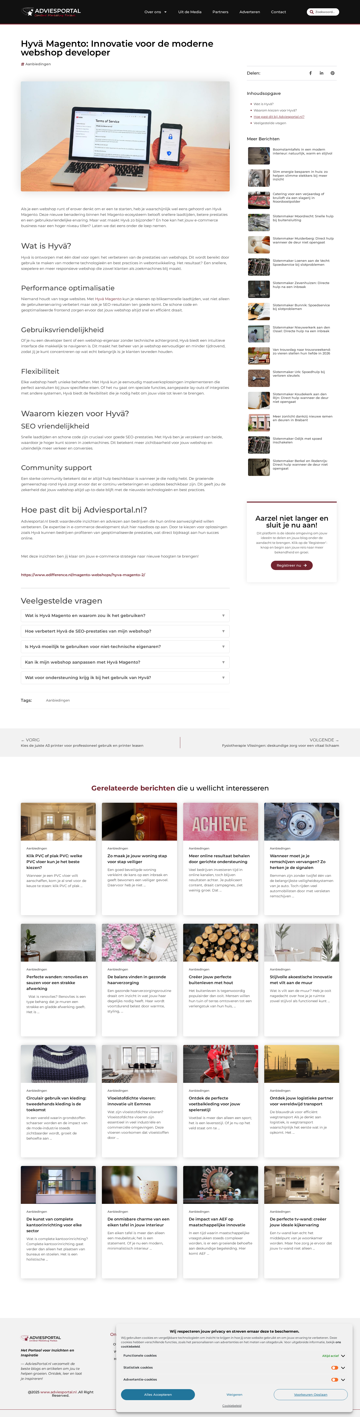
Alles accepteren (158, 1395)
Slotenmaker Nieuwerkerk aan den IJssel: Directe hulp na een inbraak (301, 329)
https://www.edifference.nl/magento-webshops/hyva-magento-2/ (83, 574)
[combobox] (323, 12)
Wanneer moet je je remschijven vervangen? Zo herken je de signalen (297, 862)
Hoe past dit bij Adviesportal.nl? (279, 117)
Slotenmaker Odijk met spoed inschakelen (297, 440)
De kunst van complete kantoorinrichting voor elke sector (54, 1225)
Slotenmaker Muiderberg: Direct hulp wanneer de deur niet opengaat (303, 240)
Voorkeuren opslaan (310, 1395)
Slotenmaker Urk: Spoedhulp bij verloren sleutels (299, 374)
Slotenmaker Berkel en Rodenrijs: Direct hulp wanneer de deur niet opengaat (300, 464)
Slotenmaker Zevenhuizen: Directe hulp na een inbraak (301, 285)
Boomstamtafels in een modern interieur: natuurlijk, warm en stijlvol (302, 151)
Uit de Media (190, 12)
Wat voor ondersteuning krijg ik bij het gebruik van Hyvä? (125, 677)
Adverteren (250, 12)
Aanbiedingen (38, 64)
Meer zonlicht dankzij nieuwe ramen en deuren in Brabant (303, 418)
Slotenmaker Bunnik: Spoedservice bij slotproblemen (301, 307)
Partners (220, 12)
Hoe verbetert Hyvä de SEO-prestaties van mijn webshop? (125, 631)
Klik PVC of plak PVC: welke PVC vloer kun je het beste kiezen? (54, 862)
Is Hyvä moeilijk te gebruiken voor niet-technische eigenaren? (125, 646)
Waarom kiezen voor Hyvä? (275, 110)
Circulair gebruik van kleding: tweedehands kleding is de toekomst (56, 1104)
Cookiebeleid (231, 1405)
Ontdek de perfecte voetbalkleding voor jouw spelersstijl (214, 1104)
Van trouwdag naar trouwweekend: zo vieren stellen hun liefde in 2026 (302, 351)
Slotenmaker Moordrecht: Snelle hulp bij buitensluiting (303, 218)
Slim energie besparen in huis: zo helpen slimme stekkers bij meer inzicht (300, 175)
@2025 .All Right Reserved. (61, 1393)
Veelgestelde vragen (270, 123)
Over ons (152, 12)
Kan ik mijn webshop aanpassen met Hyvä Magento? (125, 662)
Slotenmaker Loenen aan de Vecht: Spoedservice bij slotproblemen (301, 262)
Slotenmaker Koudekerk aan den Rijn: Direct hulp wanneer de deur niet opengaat (300, 398)
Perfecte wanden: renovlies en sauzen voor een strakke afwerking (57, 983)
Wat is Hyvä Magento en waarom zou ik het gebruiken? (125, 615)
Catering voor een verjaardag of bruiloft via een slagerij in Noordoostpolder (298, 197)
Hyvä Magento (108, 299)
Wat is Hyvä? (264, 104)
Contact (278, 12)
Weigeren (234, 1395)
